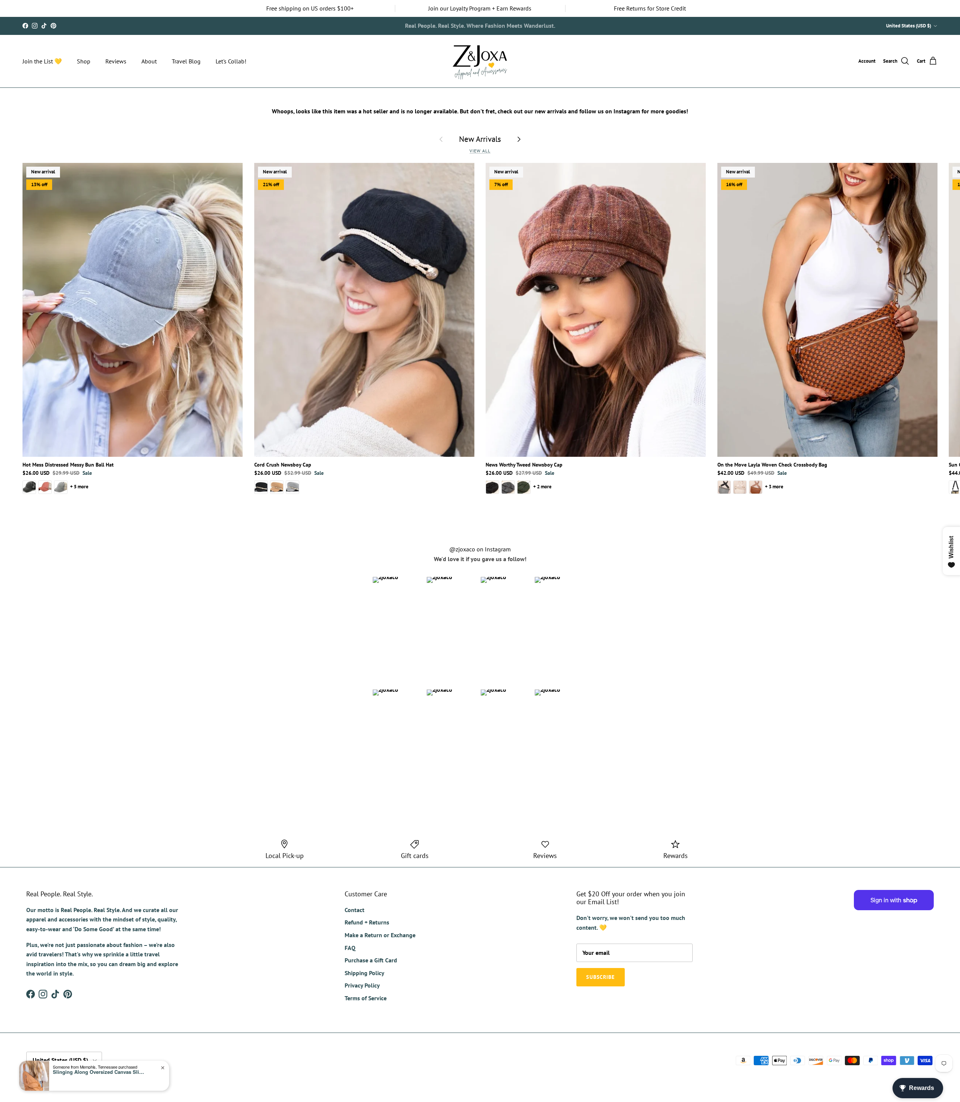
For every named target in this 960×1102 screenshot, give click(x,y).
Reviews (115, 61)
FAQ (350, 947)
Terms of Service (366, 998)
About (149, 61)
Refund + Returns (367, 922)
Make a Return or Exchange (380, 935)
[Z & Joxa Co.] (480, 61)
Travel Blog (186, 61)
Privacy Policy (362, 985)
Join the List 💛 (42, 61)
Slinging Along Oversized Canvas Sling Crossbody (100, 1072)
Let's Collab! (231, 61)
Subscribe (506, 25)
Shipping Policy (364, 973)
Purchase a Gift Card (371, 960)
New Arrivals (480, 139)
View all (480, 151)
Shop (83, 61)
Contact (354, 910)
